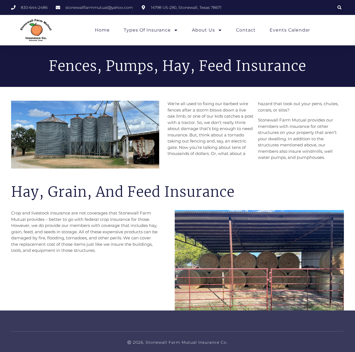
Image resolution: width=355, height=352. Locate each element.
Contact (246, 30)
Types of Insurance (147, 30)
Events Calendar (290, 30)
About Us (203, 30)
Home (102, 30)
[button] (339, 7)
